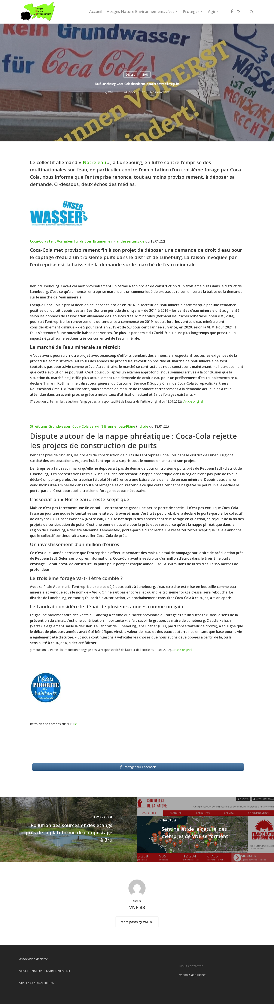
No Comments (160, 92)
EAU (145, 74)
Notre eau (94, 162)
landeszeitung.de (130, 241)
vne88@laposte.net (192, 975)
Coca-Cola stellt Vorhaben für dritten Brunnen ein (71, 241)
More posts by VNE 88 (137, 922)
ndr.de (142, 426)
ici (75, 724)
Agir (212, 12)
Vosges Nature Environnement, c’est (140, 12)
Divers (130, 74)
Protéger (191, 12)
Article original (193, 401)
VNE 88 (113, 92)
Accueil (95, 12)
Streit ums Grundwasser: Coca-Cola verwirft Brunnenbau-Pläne (82, 426)
